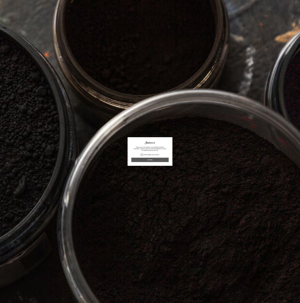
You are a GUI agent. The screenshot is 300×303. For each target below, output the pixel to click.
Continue (149, 159)
